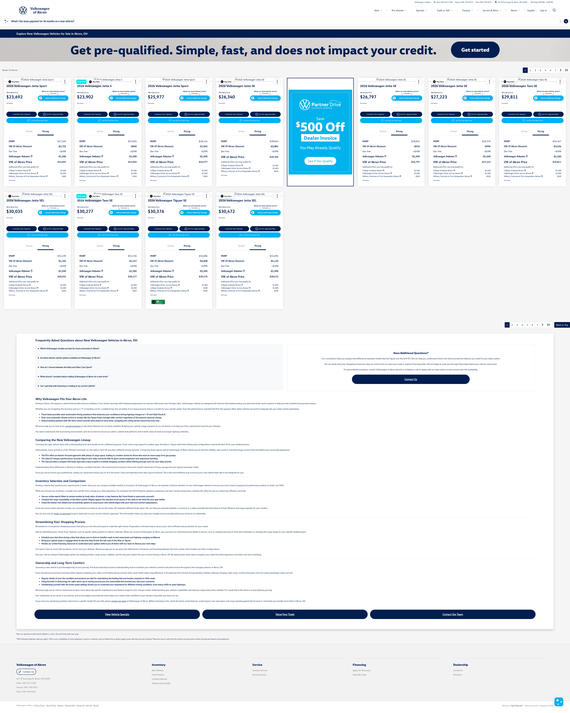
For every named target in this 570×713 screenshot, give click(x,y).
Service (257, 664)
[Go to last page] (566, 70)
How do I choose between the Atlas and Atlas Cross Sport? (66, 367)
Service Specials (259, 674)
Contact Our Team (452, 614)
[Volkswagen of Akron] (42, 10)
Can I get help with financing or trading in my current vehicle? (67, 386)
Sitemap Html (70, 705)
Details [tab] (29, 131)
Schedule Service (259, 670)
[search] (554, 10)
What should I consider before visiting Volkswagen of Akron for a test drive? (74, 376)
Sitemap (60, 705)
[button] (13, 82)
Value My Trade (359, 674)
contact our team (118, 601)
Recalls (96, 705)
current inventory (73, 426)
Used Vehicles (158, 674)
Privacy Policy (39, 705)
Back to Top (562, 324)
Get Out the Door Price (39, 120)
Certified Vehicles (159, 679)
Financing (359, 664)
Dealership (460, 664)
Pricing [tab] (45, 131)
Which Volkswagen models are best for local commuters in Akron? (69, 348)
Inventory (159, 664)
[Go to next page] (560, 70)
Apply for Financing (361, 670)
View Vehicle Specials (117, 614)
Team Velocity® (517, 706)
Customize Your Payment (21, 114)
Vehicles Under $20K (161, 683)
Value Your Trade (285, 614)
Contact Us (410, 379)
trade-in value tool (62, 513)
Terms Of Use (51, 705)
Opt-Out (89, 705)
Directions (457, 674)
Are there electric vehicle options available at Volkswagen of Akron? (70, 357)
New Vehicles (158, 670)
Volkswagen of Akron (24, 705)
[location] (496, 2)
